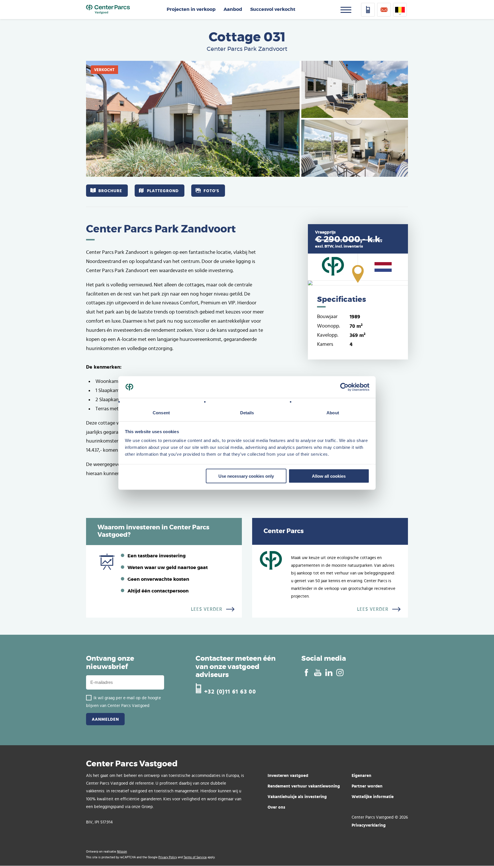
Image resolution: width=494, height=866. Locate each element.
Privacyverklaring (369, 825)
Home (108, 10)
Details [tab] (247, 412)
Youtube (317, 672)
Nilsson (122, 851)
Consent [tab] (161, 412)
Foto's (211, 190)
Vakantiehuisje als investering (297, 796)
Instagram (340, 672)
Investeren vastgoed (288, 775)
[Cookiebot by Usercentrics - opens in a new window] (344, 387)
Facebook (306, 672)
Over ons (276, 807)
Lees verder (206, 609)
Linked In (329, 672)
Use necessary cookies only (246, 475)
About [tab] (332, 412)
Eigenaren (361, 775)
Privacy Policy (167, 857)
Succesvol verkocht (272, 9)
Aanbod (233, 9)
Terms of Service (195, 857)
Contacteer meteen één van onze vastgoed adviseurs (236, 667)
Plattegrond (163, 190)
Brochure (110, 190)
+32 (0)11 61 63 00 (230, 690)
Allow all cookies (329, 475)
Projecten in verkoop (191, 9)
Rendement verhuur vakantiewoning (304, 786)
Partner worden (367, 786)
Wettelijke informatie (373, 796)
